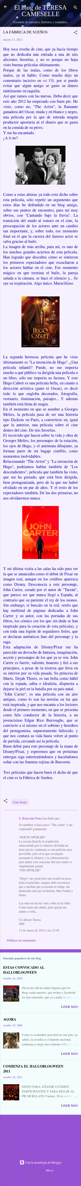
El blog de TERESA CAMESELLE (40, 10)
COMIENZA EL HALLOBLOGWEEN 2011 (33, 1069)
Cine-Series (20, 802)
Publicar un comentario (21, 940)
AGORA (9, 1019)
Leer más (69, 1006)
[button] (75, 33)
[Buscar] (75, 8)
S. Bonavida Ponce (31, 818)
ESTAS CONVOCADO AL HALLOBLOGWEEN (23, 970)
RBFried (49, 1170)
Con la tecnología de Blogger (43, 1162)
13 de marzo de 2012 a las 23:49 (39, 930)
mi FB (48, 80)
